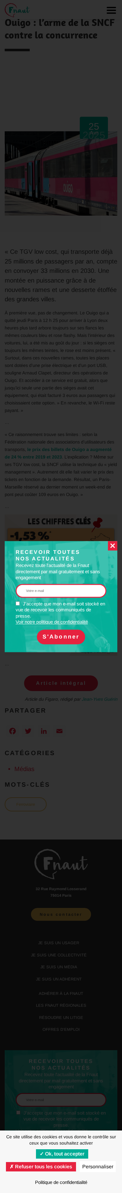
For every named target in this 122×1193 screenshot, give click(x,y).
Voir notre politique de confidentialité (52, 622)
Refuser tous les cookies (43, 1166)
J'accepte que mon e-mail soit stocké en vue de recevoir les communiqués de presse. (60, 613)
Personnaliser (97, 1166)
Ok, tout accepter (64, 1153)
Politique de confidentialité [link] (61, 1182)
